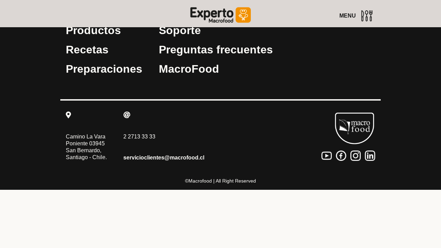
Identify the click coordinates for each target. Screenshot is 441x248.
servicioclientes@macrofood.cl (163, 158)
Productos (93, 30)
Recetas (87, 49)
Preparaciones (104, 68)
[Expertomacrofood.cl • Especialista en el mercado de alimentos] (220, 15)
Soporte (180, 30)
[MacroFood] (354, 128)
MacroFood (189, 68)
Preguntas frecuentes (216, 49)
